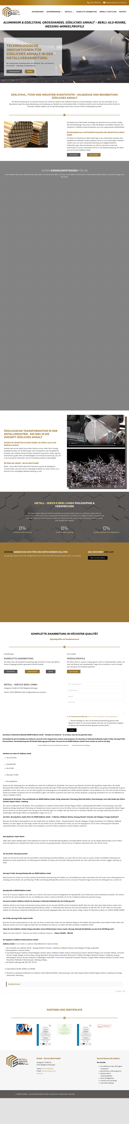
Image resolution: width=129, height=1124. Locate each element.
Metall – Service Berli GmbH (32, 1094)
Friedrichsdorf (59, 958)
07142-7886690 (47, 1069)
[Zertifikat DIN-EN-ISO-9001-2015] (44, 1025)
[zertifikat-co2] (64, 1025)
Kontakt (46, 1094)
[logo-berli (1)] (11, 7)
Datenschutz (63, 1094)
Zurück (118, 991)
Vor (124, 991)
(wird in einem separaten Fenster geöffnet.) (93, 717)
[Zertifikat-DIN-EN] (84, 1025)
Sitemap (72, 1094)
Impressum (54, 1094)
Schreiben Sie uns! (14, 984)
